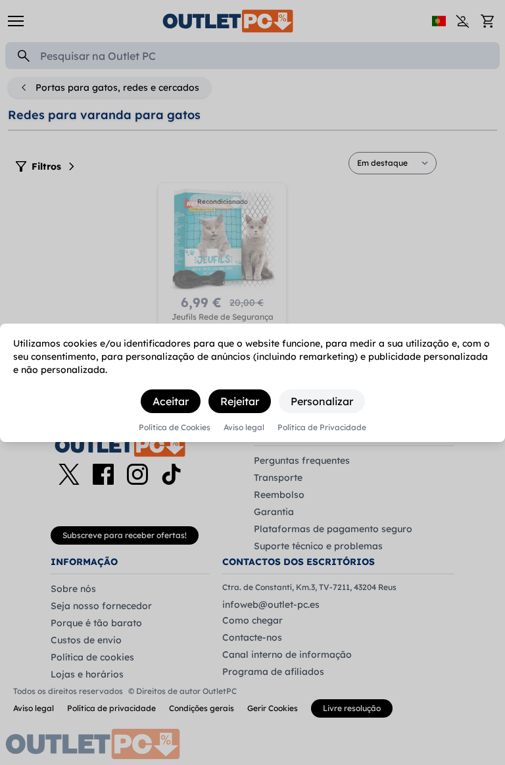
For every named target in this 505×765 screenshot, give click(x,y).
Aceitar (171, 401)
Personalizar (322, 401)
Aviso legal (244, 428)
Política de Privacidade (321, 428)
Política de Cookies (174, 428)
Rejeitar (239, 401)
